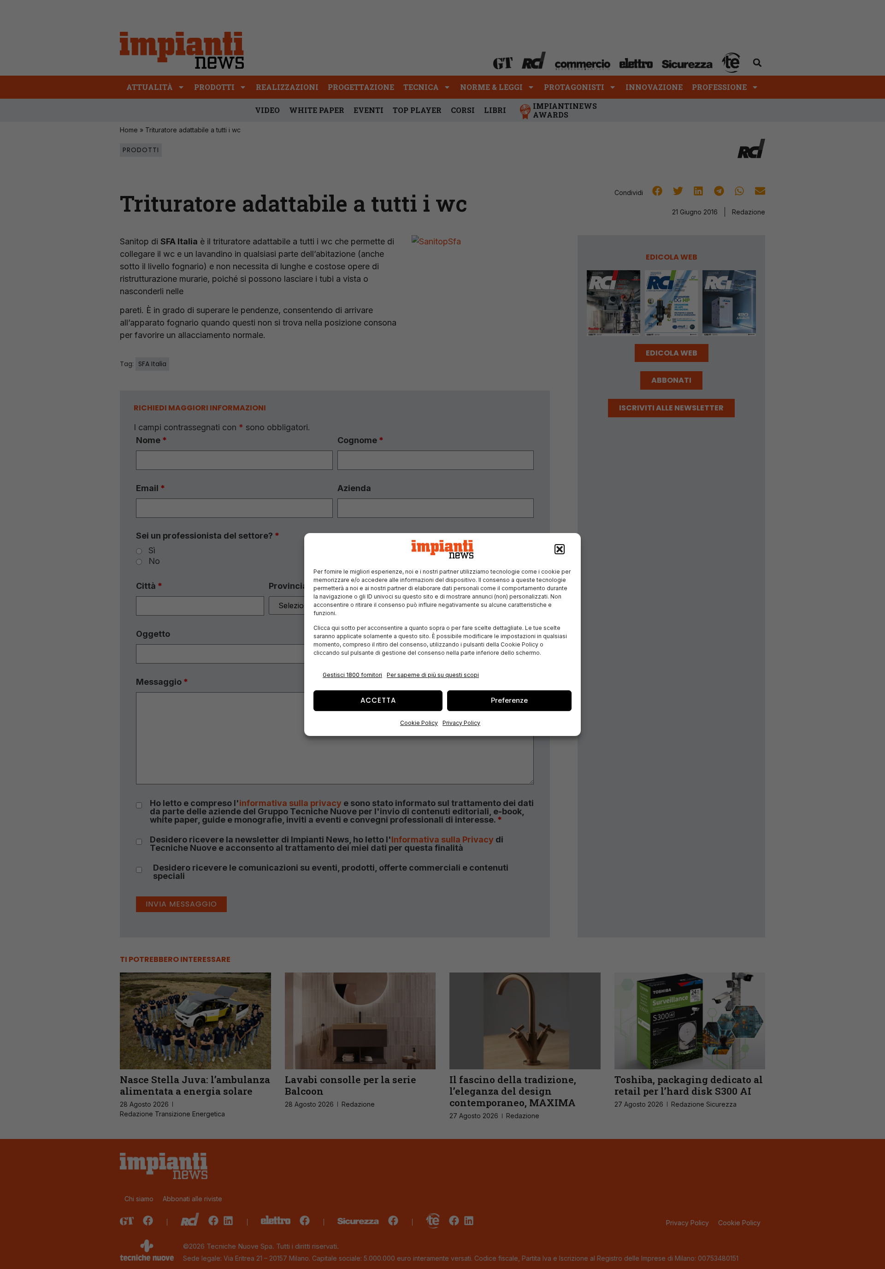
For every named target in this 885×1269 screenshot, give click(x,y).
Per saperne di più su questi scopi (433, 674)
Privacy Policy (461, 722)
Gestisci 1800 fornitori (352, 674)
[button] (559, 549)
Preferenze (509, 700)
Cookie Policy (419, 722)
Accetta (378, 700)
